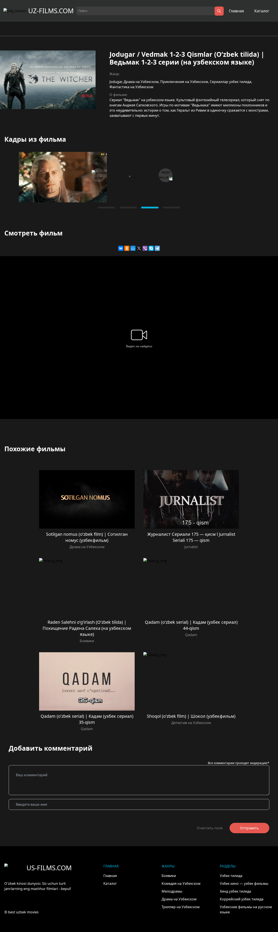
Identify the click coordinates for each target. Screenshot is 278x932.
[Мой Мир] (133, 248)
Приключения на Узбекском (184, 81)
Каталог (261, 10)
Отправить (249, 828)
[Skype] (151, 248)
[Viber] (145, 248)
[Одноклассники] (126, 248)
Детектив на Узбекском (191, 722)
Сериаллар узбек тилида (230, 81)
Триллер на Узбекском (181, 906)
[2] (150, 207)
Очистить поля (210, 828)
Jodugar (115, 81)
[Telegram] (157, 248)
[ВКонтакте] (120, 248)
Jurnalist (191, 546)
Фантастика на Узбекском (131, 86)
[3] (171, 207)
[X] (139, 248)
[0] (106, 207)
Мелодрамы (172, 891)
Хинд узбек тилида (235, 891)
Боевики (87, 640)
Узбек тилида (231, 875)
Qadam (191, 634)
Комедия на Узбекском (181, 883)
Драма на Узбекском (141, 81)
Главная (236, 10)
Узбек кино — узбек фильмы (244, 883)
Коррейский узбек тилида (241, 899)
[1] (128, 207)
